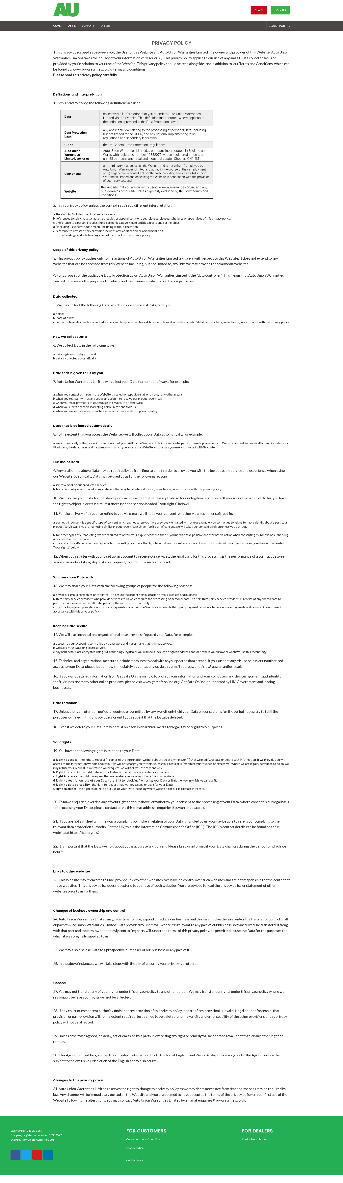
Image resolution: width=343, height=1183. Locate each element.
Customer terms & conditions (144, 1139)
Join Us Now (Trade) (254, 1139)
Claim (259, 10)
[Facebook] (15, 1155)
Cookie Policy (134, 1160)
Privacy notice (135, 1148)
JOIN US (280, 10)
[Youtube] (37, 1155)
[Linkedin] (48, 1155)
